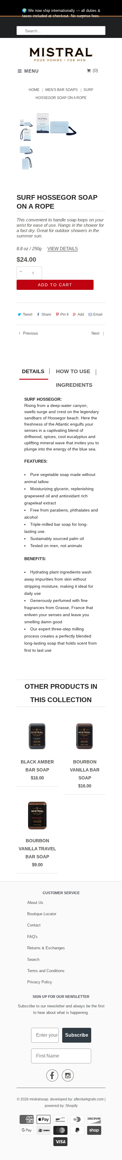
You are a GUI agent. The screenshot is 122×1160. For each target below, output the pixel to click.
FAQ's (32, 936)
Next (96, 333)
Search (33, 959)
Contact (34, 925)
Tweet (27, 314)
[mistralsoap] (61, 56)
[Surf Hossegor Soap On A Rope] (55, 124)
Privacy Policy (39, 982)
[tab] (33, 372)
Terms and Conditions (46, 971)
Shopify (71, 1106)
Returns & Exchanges (46, 948)
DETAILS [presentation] (33, 371)
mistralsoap (39, 1099)
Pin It (64, 314)
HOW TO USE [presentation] (73, 371)
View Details (62, 248)
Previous (30, 333)
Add (81, 314)
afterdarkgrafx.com (89, 1099)
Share (46, 314)
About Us (35, 902)
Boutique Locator (41, 914)
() (95, 70)
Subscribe (76, 1035)
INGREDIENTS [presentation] (74, 385)
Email (97, 314)
